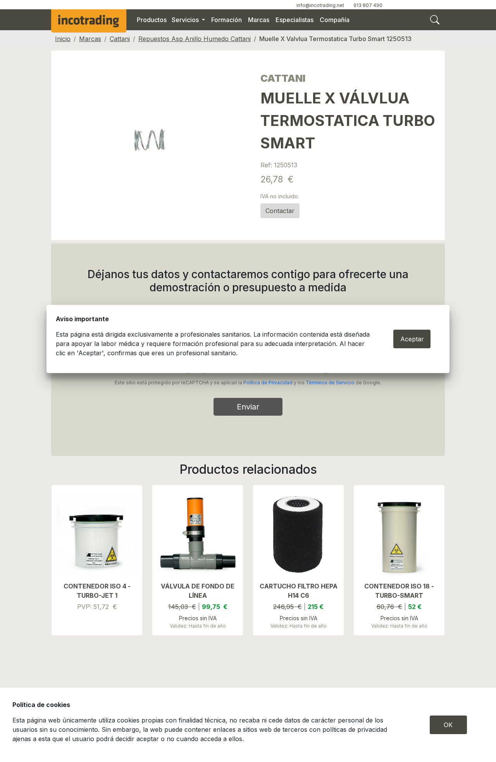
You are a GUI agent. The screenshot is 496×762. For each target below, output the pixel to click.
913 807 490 (367, 5)
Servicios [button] (186, 20)
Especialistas (294, 20)
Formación (226, 20)
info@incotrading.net (320, 5)
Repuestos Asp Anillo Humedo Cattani (194, 39)
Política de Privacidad (268, 382)
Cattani (120, 39)
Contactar (279, 211)
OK (448, 725)
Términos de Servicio (330, 382)
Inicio (63, 39)
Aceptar (412, 339)
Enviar (248, 406)
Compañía (335, 20)
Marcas (258, 20)
